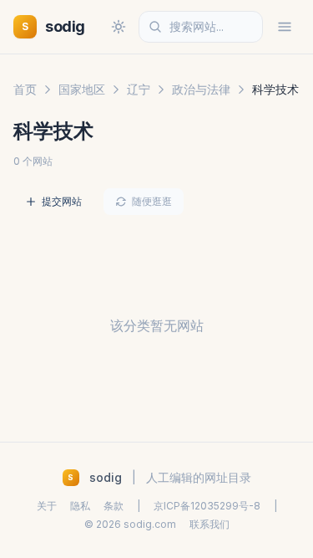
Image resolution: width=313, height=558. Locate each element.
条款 (113, 505)
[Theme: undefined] (118, 26)
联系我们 (209, 524)
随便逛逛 (152, 201)
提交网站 (62, 201)
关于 (47, 505)
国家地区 (81, 89)
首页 (25, 89)
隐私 (80, 505)
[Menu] (285, 27)
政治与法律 (201, 89)
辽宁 (138, 89)
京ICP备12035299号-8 (207, 505)
